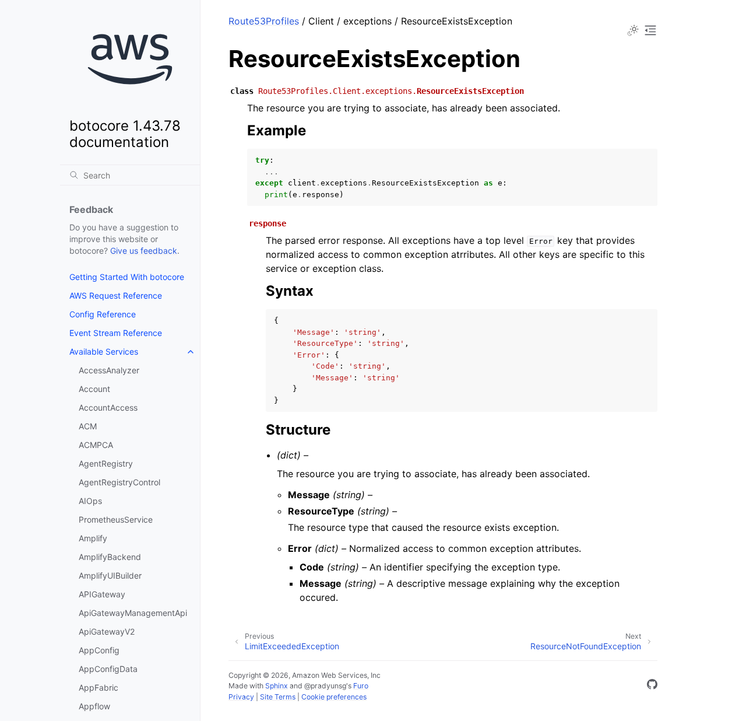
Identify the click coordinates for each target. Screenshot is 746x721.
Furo (360, 685)
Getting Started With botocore (126, 277)
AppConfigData (108, 669)
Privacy (241, 696)
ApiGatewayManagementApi (133, 613)
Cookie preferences (334, 696)
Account (94, 389)
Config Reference (102, 314)
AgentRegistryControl (119, 482)
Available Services (103, 351)
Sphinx (276, 685)
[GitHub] (652, 686)
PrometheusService (116, 519)
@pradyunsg (325, 685)
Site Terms (277, 696)
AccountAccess (108, 407)
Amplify (93, 538)
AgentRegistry (106, 463)
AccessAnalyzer (109, 370)
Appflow (94, 706)
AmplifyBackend (110, 557)
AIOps (90, 501)
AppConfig (99, 650)
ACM (88, 426)
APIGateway (102, 594)
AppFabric (98, 687)
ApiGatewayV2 (107, 631)
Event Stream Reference (115, 333)
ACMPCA (96, 445)
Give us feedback (143, 251)
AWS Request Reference (115, 295)
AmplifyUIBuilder (110, 575)
